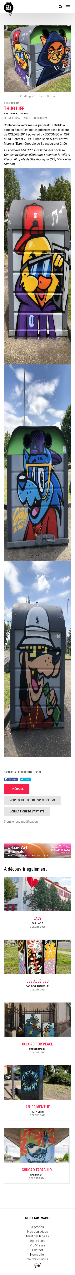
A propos (37, 1227)
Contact (37, 1250)
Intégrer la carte (37, 1241)
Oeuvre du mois (37, 1259)
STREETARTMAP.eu (37, 1218)
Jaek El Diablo (19, 113)
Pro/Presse (37, 1245)
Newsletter (37, 1254)
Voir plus (37, 922)
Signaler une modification (21, 821)
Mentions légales (37, 1236)
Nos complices (37, 1231)
